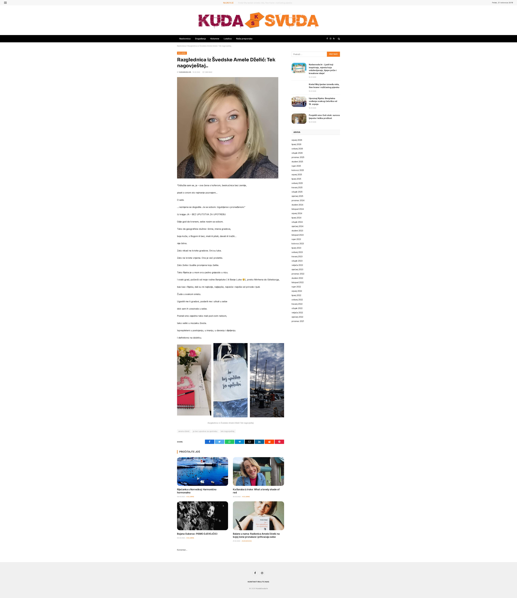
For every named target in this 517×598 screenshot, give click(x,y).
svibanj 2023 (297, 252)
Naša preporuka (244, 38)
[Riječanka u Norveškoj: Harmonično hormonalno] (202, 471)
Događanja (200, 38)
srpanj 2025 (297, 174)
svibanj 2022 (297, 299)
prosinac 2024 (298, 200)
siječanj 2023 (297, 269)
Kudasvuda (247, 541)
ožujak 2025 (297, 192)
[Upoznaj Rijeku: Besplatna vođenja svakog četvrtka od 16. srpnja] (299, 102)
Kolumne (214, 38)
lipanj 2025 (296, 179)
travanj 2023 (297, 256)
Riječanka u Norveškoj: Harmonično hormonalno (196, 491)
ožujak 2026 (297, 153)
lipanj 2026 (296, 144)
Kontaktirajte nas (258, 582)
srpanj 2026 (297, 140)
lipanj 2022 (296, 295)
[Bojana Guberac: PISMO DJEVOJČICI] (202, 515)
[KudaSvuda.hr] (259, 20)
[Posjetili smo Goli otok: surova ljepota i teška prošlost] (299, 119)
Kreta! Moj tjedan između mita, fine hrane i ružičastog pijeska (265, 3)
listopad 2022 (298, 282)
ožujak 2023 (297, 261)
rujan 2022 (296, 287)
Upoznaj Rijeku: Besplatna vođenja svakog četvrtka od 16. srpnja (323, 101)
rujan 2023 (296, 239)
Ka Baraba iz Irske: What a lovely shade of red (256, 491)
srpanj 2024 (297, 213)
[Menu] (5, 2)
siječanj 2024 (297, 226)
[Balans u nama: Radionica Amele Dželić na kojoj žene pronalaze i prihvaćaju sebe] (258, 515)
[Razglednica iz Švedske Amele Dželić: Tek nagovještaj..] (227, 178)
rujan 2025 (296, 166)
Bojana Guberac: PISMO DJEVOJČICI (197, 533)
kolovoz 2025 (298, 170)
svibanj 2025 (297, 183)
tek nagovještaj (227, 431)
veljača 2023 (297, 265)
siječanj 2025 (297, 196)
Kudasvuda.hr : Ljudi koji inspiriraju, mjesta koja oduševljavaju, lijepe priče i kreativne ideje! (323, 68)
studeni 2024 (297, 205)
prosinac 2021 (298, 321)
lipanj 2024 (296, 217)
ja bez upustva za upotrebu (205, 431)
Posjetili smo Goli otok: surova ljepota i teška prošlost (324, 116)
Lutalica (228, 38)
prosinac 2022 (298, 274)
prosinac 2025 (298, 157)
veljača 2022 (297, 312)
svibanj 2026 (297, 148)
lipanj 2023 (296, 248)
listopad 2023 (298, 235)
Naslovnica (185, 38)
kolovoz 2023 (298, 243)
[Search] (338, 39)
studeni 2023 (297, 230)
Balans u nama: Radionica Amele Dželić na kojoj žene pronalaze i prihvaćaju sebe (256, 535)
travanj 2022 (297, 304)
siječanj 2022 (297, 317)
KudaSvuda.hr (185, 72)
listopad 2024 (298, 209)
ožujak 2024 (297, 222)
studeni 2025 (297, 161)
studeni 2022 (297, 278)
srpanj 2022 (297, 291)
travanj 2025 (297, 187)
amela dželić (184, 431)
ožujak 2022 (297, 308)
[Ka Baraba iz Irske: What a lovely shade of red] (258, 471)
